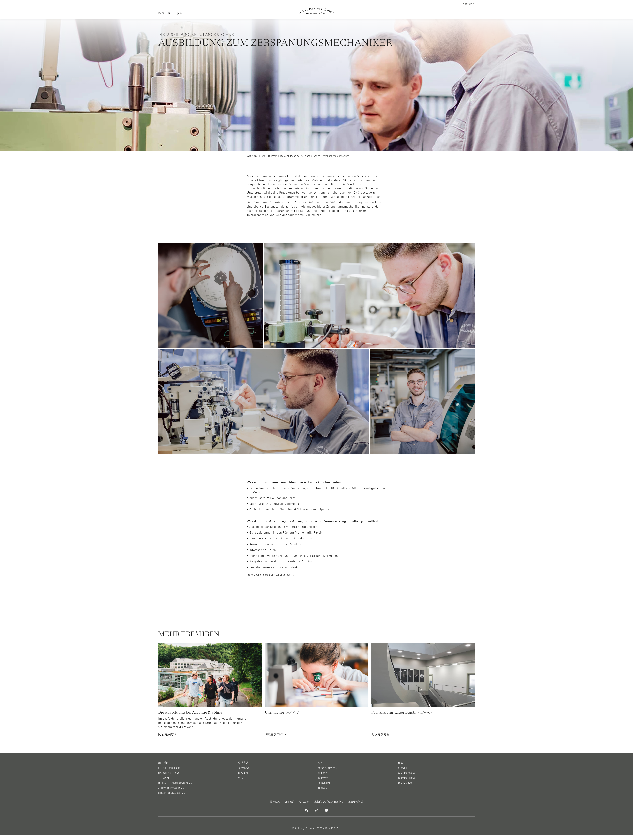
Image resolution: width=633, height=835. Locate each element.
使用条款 (304, 801)
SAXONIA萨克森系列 (170, 773)
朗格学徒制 (324, 783)
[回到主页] (316, 11)
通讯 (240, 778)
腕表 (161, 13)
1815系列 (163, 778)
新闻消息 (323, 788)
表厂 (170, 13)
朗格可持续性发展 (328, 768)
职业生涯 (323, 778)
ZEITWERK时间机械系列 (171, 788)
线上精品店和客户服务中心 (329, 801)
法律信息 (275, 801)
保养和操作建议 (406, 773)
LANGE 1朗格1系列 (169, 768)
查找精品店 (244, 768)
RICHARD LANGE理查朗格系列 (175, 783)
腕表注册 (403, 768)
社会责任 (323, 773)
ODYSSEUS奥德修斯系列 (172, 793)
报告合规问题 (355, 801)
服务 (179, 13)
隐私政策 (289, 801)
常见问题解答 (405, 783)
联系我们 (243, 773)
